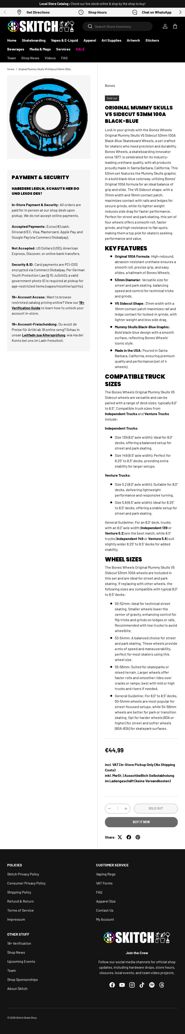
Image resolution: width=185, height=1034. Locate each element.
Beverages (15, 49)
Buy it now (141, 822)
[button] (175, 26)
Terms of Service (20, 910)
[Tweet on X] (119, 837)
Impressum (16, 919)
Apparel (89, 40)
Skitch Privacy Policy (23, 874)
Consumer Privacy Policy (26, 883)
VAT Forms (104, 883)
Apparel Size (106, 901)
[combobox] (118, 26)
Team (11, 58)
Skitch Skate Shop (26, 1017)
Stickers (152, 40)
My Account (105, 919)
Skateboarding (34, 40)
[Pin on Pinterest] (137, 837)
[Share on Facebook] (128, 837)
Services (63, 49)
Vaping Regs (106, 874)
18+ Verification (19, 943)
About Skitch (17, 988)
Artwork (133, 40)
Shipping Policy (19, 892)
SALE (80, 49)
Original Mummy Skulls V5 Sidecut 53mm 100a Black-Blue (45, 69)
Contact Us (104, 910)
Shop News (30, 58)
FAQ (64, 58)
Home (11, 40)
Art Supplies (111, 40)
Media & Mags (40, 49)
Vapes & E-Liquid (64, 40)
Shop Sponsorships (22, 979)
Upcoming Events (21, 961)
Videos (50, 58)
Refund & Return (20, 901)
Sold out (156, 808)
